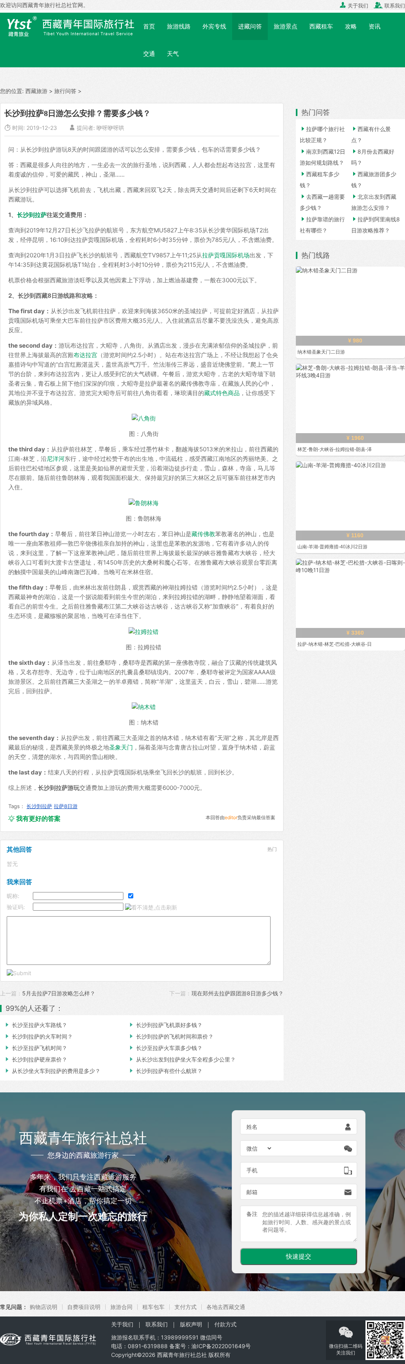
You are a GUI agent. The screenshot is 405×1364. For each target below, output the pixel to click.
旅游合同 (121, 1306)
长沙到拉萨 (32, 215)
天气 (173, 53)
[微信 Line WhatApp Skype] (259, 1148)
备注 (251, 1213)
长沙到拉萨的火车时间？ (38, 1036)
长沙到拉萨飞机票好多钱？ (165, 1025)
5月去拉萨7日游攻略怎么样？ (58, 993)
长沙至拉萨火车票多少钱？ (165, 1047)
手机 (251, 1170)
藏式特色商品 (222, 393)
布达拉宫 (85, 355)
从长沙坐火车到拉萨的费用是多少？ (52, 1070)
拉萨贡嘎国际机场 (226, 255)
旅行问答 (65, 91)
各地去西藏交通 (225, 1306)
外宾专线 (214, 26)
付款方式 (225, 1324)
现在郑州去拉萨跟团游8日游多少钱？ (237, 993)
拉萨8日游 (66, 806)
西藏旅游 (36, 91)
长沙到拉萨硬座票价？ (35, 1059)
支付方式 (185, 1306)
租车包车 (153, 1306)
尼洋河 (55, 458)
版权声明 (191, 1324)
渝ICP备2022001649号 (221, 1346)
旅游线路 (179, 26)
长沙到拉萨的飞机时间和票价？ (171, 1036)
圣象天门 (121, 747)
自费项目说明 (83, 1306)
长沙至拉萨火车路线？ (35, 1025)
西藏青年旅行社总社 (182, 1354)
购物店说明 (43, 1306)
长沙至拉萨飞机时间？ (35, 1047)
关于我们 (354, 5)
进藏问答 (250, 26)
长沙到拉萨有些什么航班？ (165, 1070)
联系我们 (389, 5)
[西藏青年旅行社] (68, 26)
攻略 (351, 26)
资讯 (374, 26)
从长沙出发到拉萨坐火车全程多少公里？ (182, 1059)
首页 (149, 26)
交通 (149, 53)
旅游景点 (285, 26)
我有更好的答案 (34, 818)
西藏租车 (321, 26)
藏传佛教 (203, 534)
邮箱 (251, 1192)
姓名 (251, 1126)
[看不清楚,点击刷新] (151, 907)
